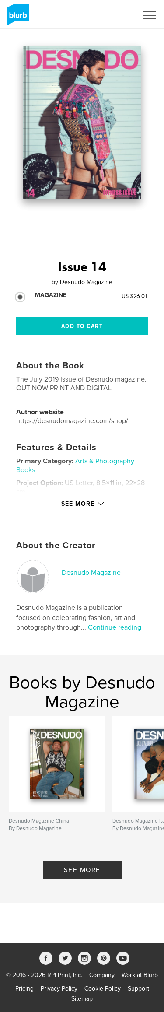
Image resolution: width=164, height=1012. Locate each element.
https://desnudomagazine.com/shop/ (72, 421)
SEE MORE (82, 870)
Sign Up (115, 15)
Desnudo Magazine (91, 572)
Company (102, 975)
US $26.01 (135, 296)
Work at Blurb (140, 975)
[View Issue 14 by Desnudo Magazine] (82, 122)
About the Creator (55, 545)
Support (138, 988)
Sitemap (82, 998)
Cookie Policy (102, 988)
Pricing (24, 988)
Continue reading (114, 627)
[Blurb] (16, 18)
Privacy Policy (59, 988)
